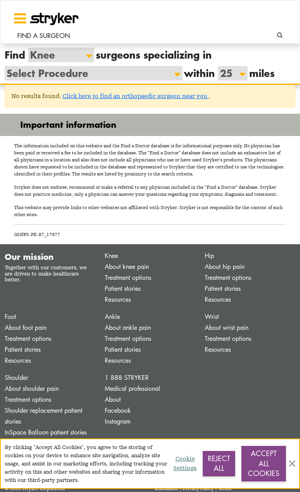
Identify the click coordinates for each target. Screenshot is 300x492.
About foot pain (25, 328)
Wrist (212, 317)
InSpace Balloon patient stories (46, 432)
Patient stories (123, 288)
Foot (10, 317)
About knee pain (127, 267)
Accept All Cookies (263, 463)
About (113, 399)
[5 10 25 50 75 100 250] (229, 73)
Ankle (112, 317)
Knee (111, 256)
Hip (209, 256)
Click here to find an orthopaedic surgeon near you (135, 96)
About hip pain (225, 267)
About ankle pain (128, 328)
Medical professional (132, 389)
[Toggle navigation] (20, 18)
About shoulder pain (32, 389)
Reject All (219, 463)
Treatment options (128, 278)
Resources (118, 299)
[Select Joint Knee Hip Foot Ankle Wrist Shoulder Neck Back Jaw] (57, 55)
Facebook (118, 410)
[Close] (292, 463)
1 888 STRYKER (127, 378)
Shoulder (16, 378)
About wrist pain (226, 328)
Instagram (117, 421)
